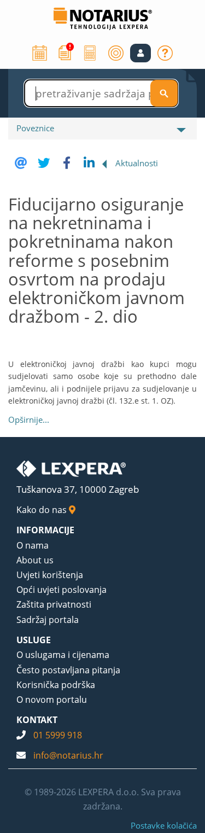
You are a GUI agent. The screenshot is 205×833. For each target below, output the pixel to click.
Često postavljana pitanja (68, 670)
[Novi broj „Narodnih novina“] (65, 51)
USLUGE (33, 640)
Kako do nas (42, 510)
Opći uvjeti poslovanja (61, 590)
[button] (140, 53)
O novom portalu (51, 700)
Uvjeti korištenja (49, 575)
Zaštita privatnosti (53, 604)
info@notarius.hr (68, 755)
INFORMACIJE (45, 530)
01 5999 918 (57, 735)
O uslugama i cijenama (62, 655)
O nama (32, 545)
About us (35, 560)
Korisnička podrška (55, 685)
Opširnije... (28, 419)
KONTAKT (36, 720)
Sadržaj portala (47, 620)
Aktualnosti (136, 163)
